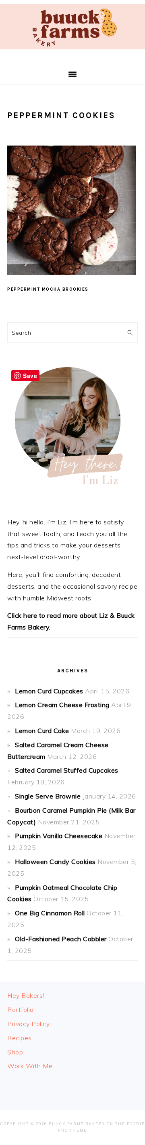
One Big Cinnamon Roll (50, 913)
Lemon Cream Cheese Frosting (62, 705)
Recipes (19, 1038)
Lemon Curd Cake (42, 731)
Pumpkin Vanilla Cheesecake (58, 836)
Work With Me (29, 1066)
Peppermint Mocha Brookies (48, 289)
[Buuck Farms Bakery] (72, 51)
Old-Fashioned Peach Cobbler (61, 939)
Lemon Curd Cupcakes (49, 691)
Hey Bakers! (25, 995)
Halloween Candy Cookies (55, 862)
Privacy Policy (28, 1024)
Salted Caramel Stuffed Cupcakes (66, 770)
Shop (15, 1052)
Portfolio (20, 1010)
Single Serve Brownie (48, 796)
